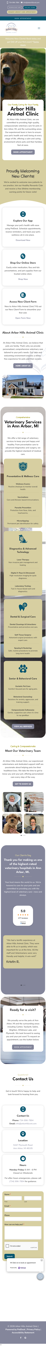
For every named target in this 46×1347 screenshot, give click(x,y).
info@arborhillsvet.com (31, 2)
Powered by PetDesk (15, 1329)
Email (7, 1206)
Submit (10, 1256)
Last (25, 1202)
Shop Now (23, 279)
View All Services (23, 726)
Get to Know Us (23, 784)
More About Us (23, 365)
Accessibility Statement (23, 1332)
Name (7, 1194)
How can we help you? (14, 1224)
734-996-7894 (14, 2)
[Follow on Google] (25, 1338)
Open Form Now (23, 318)
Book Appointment (23, 18)
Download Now (23, 240)
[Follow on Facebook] (21, 1338)
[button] (40, 1276)
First (5, 1202)
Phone (7, 1215)
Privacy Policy (33, 1329)
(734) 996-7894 (16, 1181)
